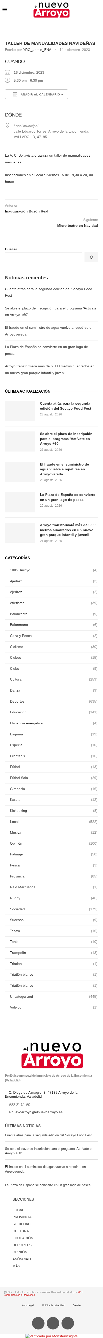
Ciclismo (54, 647)
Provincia (54, 876)
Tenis (54, 942)
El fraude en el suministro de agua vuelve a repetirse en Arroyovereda (64, 469)
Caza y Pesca (54, 636)
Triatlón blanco (54, 974)
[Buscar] (91, 257)
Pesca (54, 865)
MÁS (16, 1266)
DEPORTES (22, 1245)
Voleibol (54, 1007)
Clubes (54, 657)
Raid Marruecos (54, 887)
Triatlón (54, 964)
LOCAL (18, 1210)
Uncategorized (54, 996)
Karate (54, 800)
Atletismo (54, 603)
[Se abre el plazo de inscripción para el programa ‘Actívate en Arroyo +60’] (20, 441)
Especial (54, 745)
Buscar (11, 249)
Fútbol (54, 767)
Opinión (54, 843)
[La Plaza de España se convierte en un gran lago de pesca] (20, 502)
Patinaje (54, 854)
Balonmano (54, 625)
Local (54, 822)
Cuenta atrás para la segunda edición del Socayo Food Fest (65, 405)
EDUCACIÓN (22, 1238)
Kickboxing (54, 811)
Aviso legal (28, 1305)
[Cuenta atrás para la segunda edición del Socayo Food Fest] (20, 411)
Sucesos (54, 920)
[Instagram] (68, 1323)
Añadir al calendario (40, 94)
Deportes (54, 701)
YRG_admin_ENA (37, 50)
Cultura (54, 679)
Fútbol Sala (54, 778)
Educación (54, 712)
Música (54, 832)
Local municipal (26, 126)
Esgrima (54, 734)
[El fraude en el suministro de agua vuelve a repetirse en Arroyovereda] (20, 472)
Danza (54, 690)
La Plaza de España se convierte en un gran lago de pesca (67, 497)
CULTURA (20, 1231)
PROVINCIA (22, 1217)
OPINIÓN (19, 1252)
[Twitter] (53, 1323)
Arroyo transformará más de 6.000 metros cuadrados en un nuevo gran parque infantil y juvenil (69, 530)
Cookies (77, 1305)
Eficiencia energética (54, 723)
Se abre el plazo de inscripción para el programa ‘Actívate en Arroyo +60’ (66, 438)
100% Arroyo (54, 570)
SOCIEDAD (21, 1224)
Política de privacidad (53, 1305)
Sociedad (54, 909)
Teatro (54, 931)
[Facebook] (38, 1323)
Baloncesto (54, 614)
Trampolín (54, 953)
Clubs (54, 668)
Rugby (54, 898)
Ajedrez (54, 581)
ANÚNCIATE (22, 1259)
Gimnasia (54, 789)
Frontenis (54, 756)
